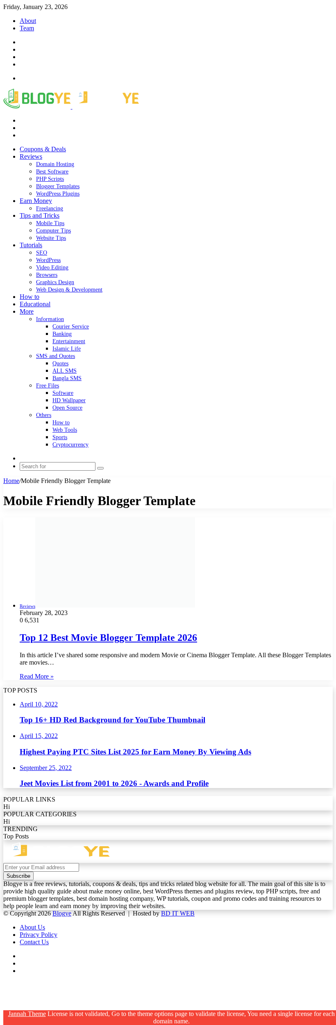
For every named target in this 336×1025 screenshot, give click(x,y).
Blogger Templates (57, 186)
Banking (62, 334)
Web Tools (64, 430)
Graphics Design (55, 282)
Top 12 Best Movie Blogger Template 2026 (108, 637)
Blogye (61, 913)
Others (43, 415)
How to (29, 296)
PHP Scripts (50, 179)
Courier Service (70, 326)
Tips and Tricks (39, 215)
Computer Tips (53, 231)
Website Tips (51, 238)
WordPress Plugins (57, 194)
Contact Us (34, 941)
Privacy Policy (38, 934)
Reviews (31, 156)
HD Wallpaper (69, 400)
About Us (32, 927)
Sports (59, 437)
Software (62, 393)
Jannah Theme (27, 1013)
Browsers (46, 275)
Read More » (37, 676)
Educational (35, 304)
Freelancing (49, 208)
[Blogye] (71, 106)
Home (11, 480)
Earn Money (36, 200)
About (28, 20)
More (27, 311)
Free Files (47, 386)
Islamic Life (66, 349)
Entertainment (68, 341)
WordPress (48, 260)
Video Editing (52, 267)
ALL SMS (64, 371)
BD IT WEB (178, 913)
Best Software (52, 172)
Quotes (60, 363)
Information (50, 319)
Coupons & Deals (43, 149)
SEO (41, 253)
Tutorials (31, 244)
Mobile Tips (50, 223)
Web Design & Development (69, 290)
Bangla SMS (67, 378)
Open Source (67, 408)
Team (27, 28)
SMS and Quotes (55, 356)
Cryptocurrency (70, 445)
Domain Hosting (55, 164)
